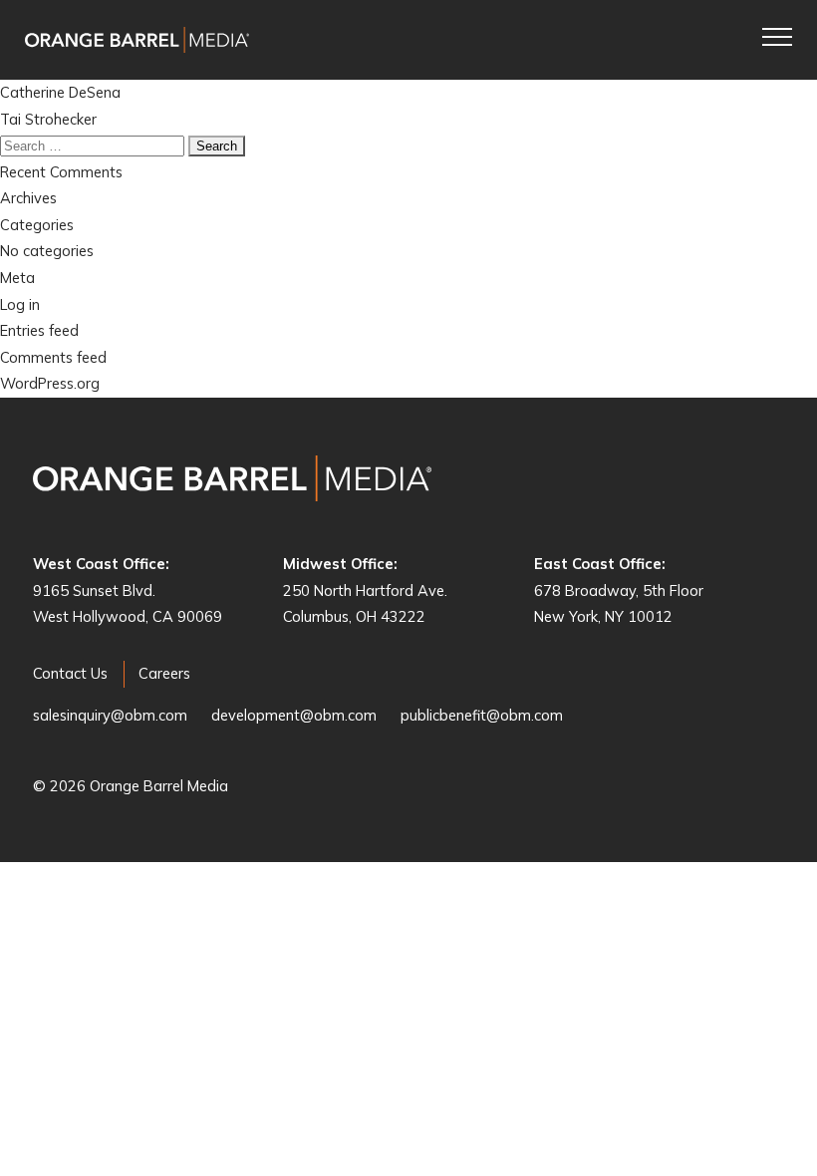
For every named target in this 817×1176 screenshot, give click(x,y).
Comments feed (53, 357)
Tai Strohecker (48, 119)
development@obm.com (294, 715)
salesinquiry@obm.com (110, 715)
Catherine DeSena (60, 92)
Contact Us (70, 673)
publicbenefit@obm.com (482, 715)
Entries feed (39, 330)
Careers (164, 673)
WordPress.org (50, 383)
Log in (20, 304)
